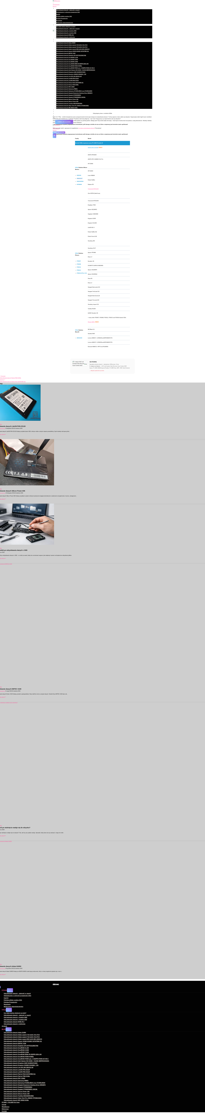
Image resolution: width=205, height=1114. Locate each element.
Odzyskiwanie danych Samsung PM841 (67, 89)
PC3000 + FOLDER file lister (62, 109)
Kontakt (57, 117)
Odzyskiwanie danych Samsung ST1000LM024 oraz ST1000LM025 (74, 91)
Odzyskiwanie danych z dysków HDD (66, 30)
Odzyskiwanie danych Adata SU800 (65, 43)
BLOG (4, 1029)
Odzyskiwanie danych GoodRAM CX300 (67, 59)
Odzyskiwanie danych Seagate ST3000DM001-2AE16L (71, 97)
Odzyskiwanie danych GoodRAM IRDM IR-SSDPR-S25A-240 (72, 63)
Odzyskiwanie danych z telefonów (65, 37)
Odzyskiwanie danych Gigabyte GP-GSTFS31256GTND (71, 55)
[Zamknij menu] (0, 987)
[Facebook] (53, 984)
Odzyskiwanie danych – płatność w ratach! (68, 10)
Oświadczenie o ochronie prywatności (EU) (68, 12)
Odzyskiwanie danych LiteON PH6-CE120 (67, 80)
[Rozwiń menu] (54, 136)
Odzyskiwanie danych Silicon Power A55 (67, 101)
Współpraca (58, 113)
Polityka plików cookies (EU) (64, 16)
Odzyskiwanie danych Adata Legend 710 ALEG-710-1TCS (71, 45)
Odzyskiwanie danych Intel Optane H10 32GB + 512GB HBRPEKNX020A (75, 70)
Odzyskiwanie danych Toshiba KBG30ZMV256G (69, 103)
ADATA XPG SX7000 (93, 147)
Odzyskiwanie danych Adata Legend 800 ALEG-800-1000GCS (72, 49)
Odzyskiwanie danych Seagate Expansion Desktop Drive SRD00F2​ (74, 93)
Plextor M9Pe (91, 322)
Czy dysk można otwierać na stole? (66, 26)
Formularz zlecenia (64, 122)
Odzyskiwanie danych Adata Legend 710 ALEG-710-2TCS (71, 47)
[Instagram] (54, 984)
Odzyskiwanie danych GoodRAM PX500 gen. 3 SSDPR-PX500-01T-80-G (75, 68)
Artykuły (57, 39)
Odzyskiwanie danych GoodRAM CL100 (67, 57)
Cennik (57, 111)
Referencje (58, 115)
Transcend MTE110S (93, 188)
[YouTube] (57, 984)
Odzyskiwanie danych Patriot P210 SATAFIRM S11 (69, 82)
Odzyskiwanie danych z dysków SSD (66, 33)
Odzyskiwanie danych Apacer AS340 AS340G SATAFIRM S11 (72, 51)
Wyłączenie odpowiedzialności (64, 22)
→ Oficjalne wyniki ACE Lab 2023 (96, 370)
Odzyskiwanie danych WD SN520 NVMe (67, 107)
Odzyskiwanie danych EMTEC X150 (65, 53)
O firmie (4, 990)
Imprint (58, 14)
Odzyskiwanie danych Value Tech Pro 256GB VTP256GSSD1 (72, 105)
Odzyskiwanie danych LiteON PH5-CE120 (67, 78)
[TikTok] (58, 984)
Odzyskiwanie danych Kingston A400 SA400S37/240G (70, 72)
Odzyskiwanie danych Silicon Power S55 (67, 99)
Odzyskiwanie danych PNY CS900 (65, 86)
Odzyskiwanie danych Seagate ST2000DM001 (68, 95)
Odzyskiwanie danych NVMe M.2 (65, 35)
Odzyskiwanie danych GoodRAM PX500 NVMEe (69, 66)
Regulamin (59, 20)
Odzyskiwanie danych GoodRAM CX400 (67, 61)
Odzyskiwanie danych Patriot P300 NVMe (67, 84)
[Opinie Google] (56, 984)
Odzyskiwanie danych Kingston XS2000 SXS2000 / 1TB (71, 74)
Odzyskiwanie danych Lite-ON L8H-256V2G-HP (69, 76)
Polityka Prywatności (62, 18)
